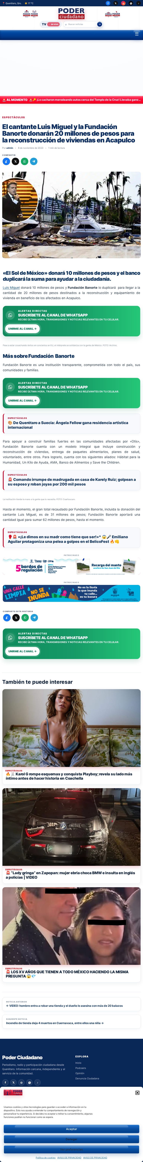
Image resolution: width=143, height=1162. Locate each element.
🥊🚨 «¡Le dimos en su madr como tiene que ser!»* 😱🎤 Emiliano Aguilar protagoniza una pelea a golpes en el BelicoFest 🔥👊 (68, 539)
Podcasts (80, 1068)
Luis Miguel (11, 287)
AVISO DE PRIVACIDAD (69, 1157)
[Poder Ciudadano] (71, 13)
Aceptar (71, 1129)
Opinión (79, 1073)
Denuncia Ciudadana (87, 1078)
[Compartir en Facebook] (6, 161)
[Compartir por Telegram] (33, 161)
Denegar (71, 1139)
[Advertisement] (71, 68)
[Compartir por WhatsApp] (24, 161)
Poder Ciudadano (22, 1057)
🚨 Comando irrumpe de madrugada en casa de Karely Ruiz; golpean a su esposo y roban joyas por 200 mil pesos (72, 481)
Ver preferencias (71, 1149)
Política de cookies (45, 1157)
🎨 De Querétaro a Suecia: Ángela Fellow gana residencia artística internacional (68, 425)
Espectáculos (13, 117)
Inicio (78, 1062)
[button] (137, 1093)
